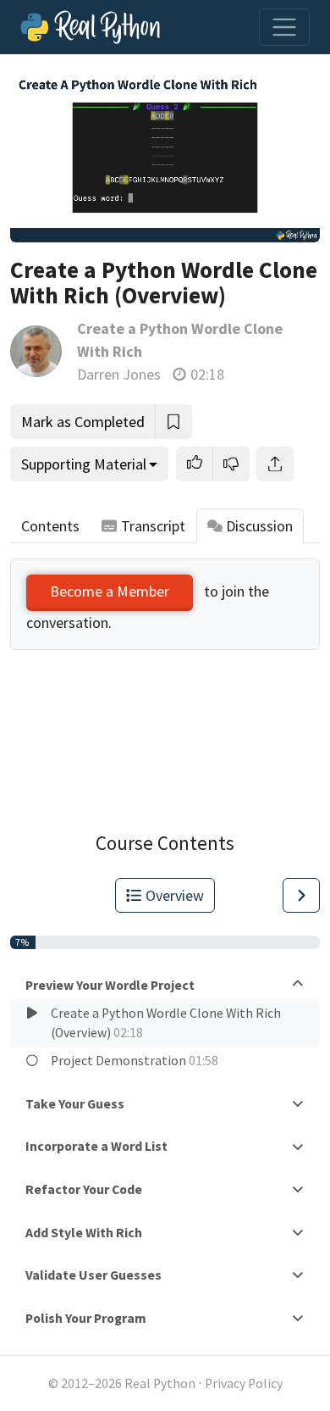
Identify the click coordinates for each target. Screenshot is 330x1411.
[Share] (275, 464)
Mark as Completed (83, 421)
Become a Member (109, 591)
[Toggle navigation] (284, 27)
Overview (175, 895)
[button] (194, 464)
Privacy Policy (244, 1383)
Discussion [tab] (259, 526)
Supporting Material (83, 464)
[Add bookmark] (173, 421)
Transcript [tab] (153, 526)
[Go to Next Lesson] (301, 895)
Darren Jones (119, 374)
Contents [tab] (50, 526)
